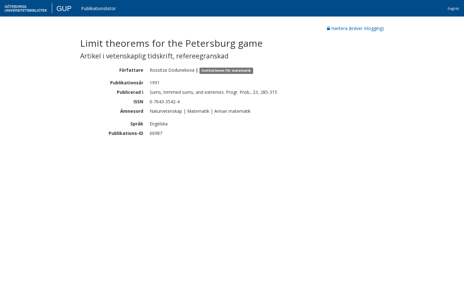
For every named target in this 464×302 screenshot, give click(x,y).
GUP (64, 8)
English (453, 8)
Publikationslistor (98, 8)
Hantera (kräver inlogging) (357, 28)
